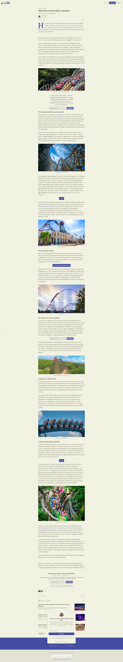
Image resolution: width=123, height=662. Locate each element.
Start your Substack (58, 656)
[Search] (104, 3)
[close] (74, 613)
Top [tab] (39, 600)
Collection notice (70, 652)
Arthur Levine (44, 15)
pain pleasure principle (48, 206)
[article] (61, 607)
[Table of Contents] (1, 331)
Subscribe (112, 2)
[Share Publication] (107, 3)
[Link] (36, 112)
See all (40, 633)
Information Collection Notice (61, 638)
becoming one (67, 27)
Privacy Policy (71, 638)
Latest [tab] (43, 600)
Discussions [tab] (48, 600)
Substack (55, 659)
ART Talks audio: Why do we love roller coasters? (63, 25)
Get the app (67, 656)
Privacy (60, 652)
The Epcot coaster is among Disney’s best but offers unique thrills (52, 607)
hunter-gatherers (59, 114)
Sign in (119, 2)
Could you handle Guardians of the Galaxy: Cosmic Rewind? (53, 605)
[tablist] (44, 600)
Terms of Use (67, 636)
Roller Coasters (42, 8)
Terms (64, 652)
